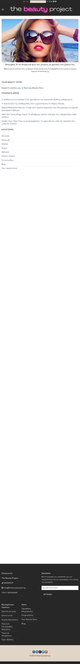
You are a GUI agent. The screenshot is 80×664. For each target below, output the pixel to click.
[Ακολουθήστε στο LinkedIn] (53, 1)
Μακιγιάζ (6, 140)
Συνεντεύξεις (8, 160)
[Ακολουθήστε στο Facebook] (47, 1)
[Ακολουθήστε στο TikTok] (51, 1)
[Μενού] (3, 9)
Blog (4, 164)
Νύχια (4, 148)
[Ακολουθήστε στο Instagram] (49, 1)
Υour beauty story (9, 168)
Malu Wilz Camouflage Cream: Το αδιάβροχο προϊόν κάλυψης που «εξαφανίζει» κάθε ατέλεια (39, 116)
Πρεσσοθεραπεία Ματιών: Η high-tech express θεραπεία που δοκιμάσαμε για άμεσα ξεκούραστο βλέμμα (40, 109)
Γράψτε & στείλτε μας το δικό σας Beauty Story (23, 88)
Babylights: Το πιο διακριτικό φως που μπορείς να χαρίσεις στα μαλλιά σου (40, 65)
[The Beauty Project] (41, 9)
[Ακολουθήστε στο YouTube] (55, 1)
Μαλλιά (5, 144)
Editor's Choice (8, 156)
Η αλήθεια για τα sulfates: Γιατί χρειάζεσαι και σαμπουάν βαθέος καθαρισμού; (37, 100)
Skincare (5, 136)
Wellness (5, 152)
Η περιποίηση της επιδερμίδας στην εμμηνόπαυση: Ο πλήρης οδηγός (33, 104)
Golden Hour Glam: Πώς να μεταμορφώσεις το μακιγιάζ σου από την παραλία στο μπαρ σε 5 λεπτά (38, 122)
